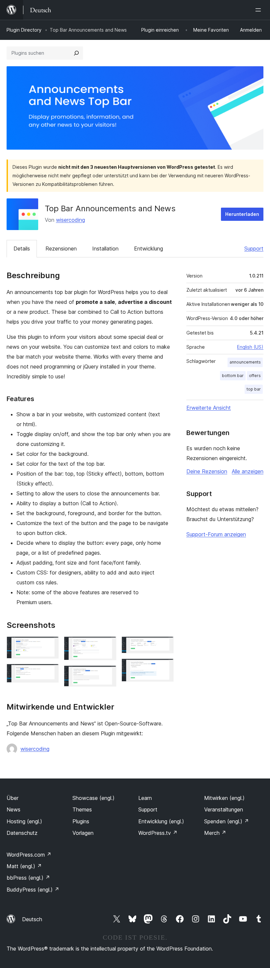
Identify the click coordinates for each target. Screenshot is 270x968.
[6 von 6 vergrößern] (164, 667)
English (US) (250, 347)
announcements (245, 362)
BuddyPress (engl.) (33, 889)
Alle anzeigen (247, 471)
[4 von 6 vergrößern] (107, 674)
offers (255, 375)
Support (253, 248)
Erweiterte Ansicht (208, 407)
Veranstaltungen (223, 809)
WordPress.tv (157, 833)
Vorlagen (83, 833)
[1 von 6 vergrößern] (49, 645)
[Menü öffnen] (259, 10)
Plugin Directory (24, 30)
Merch (215, 833)
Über (12, 798)
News (13, 809)
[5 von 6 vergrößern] (164, 645)
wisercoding (70, 220)
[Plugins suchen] (76, 53)
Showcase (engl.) (93, 798)
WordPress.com (29, 854)
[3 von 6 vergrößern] (107, 645)
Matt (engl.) (24, 866)
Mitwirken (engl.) (224, 798)
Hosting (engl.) (24, 821)
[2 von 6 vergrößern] (49, 672)
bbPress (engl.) (28, 877)
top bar (254, 389)
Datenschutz (22, 833)
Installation (105, 248)
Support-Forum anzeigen (216, 534)
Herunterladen (242, 214)
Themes (82, 809)
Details (22, 248)
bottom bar (233, 375)
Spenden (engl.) (226, 821)
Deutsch (32, 919)
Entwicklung (148, 248)
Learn (145, 798)
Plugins (80, 821)
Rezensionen (61, 248)
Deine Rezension (206, 471)
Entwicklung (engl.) (161, 821)
